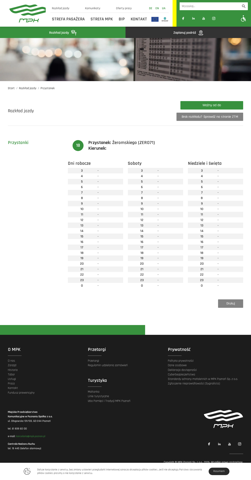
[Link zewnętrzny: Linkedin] (193, 18)
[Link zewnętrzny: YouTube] (203, 18)
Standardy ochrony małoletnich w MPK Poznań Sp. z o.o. (203, 379)
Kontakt (139, 19)
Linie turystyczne (98, 396)
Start (11, 88)
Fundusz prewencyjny (21, 393)
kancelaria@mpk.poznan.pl (30, 436)
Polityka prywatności (181, 361)
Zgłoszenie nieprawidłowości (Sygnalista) (194, 383)
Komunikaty (92, 8)
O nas (11, 361)
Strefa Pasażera (68, 19)
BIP (122, 19)
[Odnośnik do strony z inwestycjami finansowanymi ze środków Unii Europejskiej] (155, 19)
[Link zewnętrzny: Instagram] (213, 18)
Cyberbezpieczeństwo (181, 374)
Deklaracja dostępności (182, 370)
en (157, 8)
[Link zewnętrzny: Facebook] (183, 18)
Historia (13, 370)
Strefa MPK (102, 19)
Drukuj (230, 303)
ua (164, 8)
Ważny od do (212, 105)
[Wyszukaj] (244, 6)
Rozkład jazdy (60, 8)
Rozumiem (219, 471)
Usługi (12, 379)
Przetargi (93, 361)
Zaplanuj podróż (185, 32)
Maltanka (93, 392)
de (150, 8)
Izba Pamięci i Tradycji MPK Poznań (109, 401)
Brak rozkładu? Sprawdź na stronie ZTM (210, 116)
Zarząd (12, 365)
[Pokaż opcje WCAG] (243, 18)
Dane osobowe (177, 365)
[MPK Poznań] (27, 13)
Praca (11, 383)
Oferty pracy (124, 8)
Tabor (11, 374)
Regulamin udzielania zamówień (108, 365)
